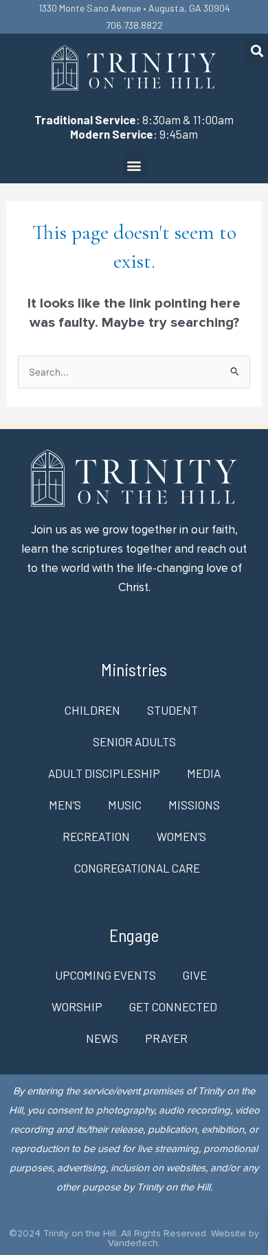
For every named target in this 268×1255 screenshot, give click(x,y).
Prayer (166, 1038)
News (102, 1038)
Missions (194, 804)
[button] (256, 51)
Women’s (181, 836)
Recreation (96, 836)
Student (172, 710)
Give (195, 975)
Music (125, 804)
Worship (77, 1006)
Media (204, 773)
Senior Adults (134, 741)
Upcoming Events (105, 975)
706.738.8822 (134, 25)
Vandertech (133, 1243)
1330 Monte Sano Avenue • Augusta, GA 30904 (134, 8)
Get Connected (173, 1006)
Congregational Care (137, 868)
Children (92, 710)
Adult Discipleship (104, 773)
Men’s (65, 804)
